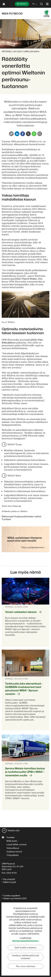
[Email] (39, 133)
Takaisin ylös (13, 830)
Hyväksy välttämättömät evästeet (25, 957)
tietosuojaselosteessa (25, 940)
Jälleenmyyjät (9, 882)
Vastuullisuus (12, 848)
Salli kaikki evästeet (25, 947)
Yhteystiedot (12, 855)
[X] (28, 133)
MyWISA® (22, 3)
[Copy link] (11, 133)
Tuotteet (10, 837)
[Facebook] (22, 133)
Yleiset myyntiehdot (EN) (14, 898)
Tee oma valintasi (25, 966)
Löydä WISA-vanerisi (16, 844)
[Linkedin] (17, 133)
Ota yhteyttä (9, 879)
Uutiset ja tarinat (14, 851)
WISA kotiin (11, 840)
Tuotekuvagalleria (11, 895)
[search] (41, 4)
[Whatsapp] (34, 133)
